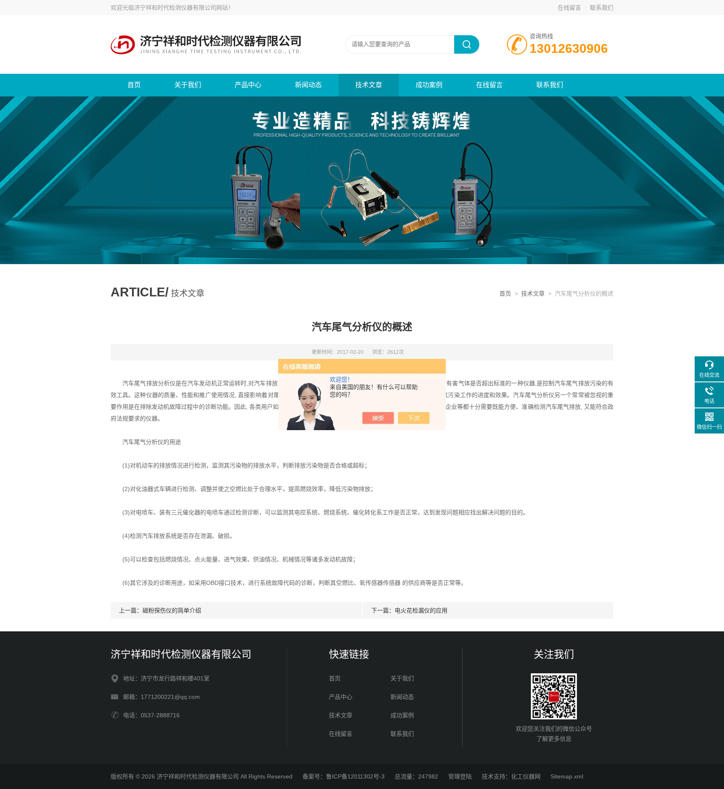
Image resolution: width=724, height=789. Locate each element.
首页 (134, 84)
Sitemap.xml (567, 776)
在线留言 (569, 7)
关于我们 (187, 84)
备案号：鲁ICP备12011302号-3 (344, 776)
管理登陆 (460, 776)
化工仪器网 (525, 776)
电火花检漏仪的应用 (421, 610)
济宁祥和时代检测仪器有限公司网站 (181, 7)
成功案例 (429, 84)
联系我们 (601, 7)
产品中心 (248, 84)
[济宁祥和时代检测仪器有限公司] (211, 44)
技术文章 (368, 84)
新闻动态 (308, 84)
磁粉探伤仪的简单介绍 (171, 610)
